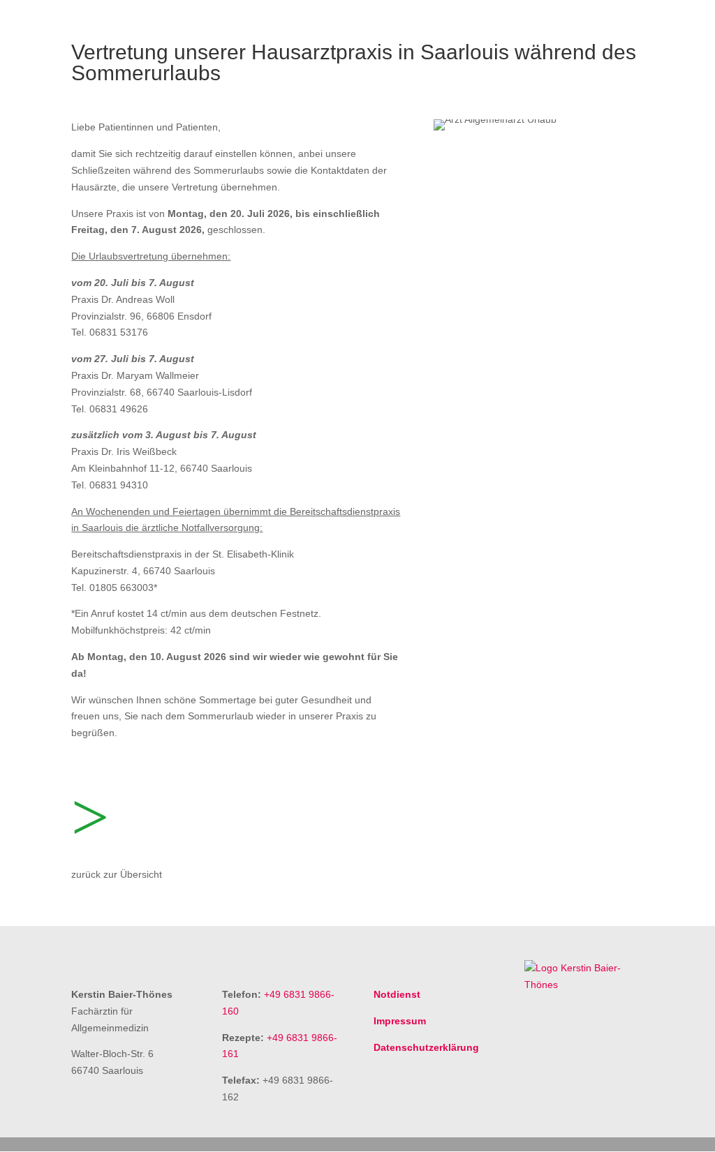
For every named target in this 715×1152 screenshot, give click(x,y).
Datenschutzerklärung (426, 1047)
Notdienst (397, 994)
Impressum (400, 1020)
